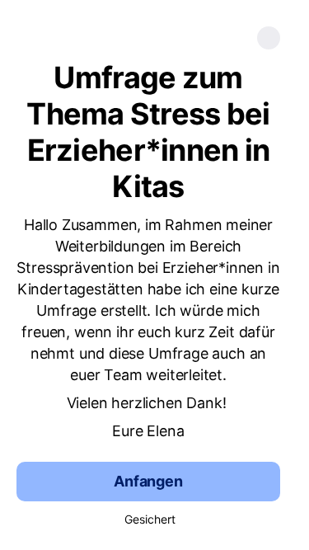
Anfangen (148, 481)
